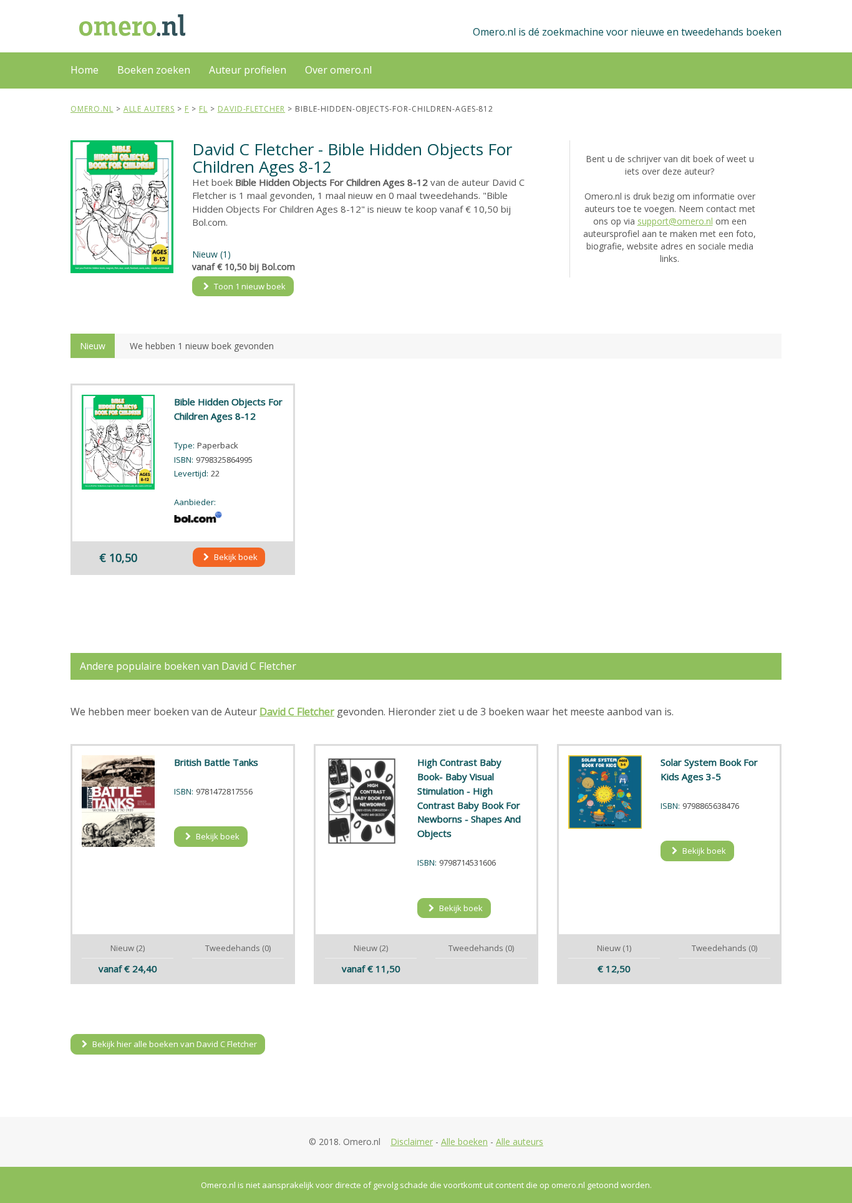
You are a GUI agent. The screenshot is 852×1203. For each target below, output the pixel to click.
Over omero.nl (338, 70)
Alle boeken (464, 1141)
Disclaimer (411, 1141)
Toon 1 (249, 286)
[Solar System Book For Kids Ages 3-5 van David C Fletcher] (605, 792)
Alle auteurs (519, 1141)
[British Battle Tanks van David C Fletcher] (118, 801)
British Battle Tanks (216, 762)
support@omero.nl (675, 221)
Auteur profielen (247, 70)
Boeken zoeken (153, 70)
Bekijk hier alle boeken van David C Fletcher (173, 1044)
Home (84, 70)
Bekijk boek (235, 557)
